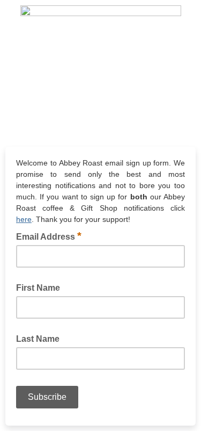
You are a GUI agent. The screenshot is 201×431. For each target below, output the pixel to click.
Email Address (48, 236)
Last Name (37, 338)
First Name (38, 287)
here (24, 219)
